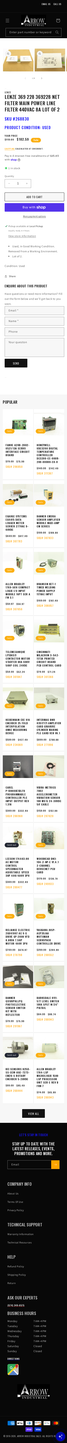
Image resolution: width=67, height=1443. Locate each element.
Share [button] (12, 276)
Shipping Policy (16, 1274)
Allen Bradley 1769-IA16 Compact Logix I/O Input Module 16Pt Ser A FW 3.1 (18, 590)
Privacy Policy (15, 1210)
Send (16, 363)
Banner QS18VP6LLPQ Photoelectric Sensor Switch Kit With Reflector (16, 1006)
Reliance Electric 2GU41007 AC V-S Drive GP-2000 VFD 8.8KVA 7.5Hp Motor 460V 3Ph (18, 936)
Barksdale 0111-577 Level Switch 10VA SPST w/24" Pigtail (48, 1003)
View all (33, 1114)
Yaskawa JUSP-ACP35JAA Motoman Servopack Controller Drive (49, 936)
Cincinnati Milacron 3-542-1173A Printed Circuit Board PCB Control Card (49, 658)
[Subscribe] (55, 1164)
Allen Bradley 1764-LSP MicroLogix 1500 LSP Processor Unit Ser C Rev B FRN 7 (47, 1077)
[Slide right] (42, 78)
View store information (22, 236)
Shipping (10, 148)
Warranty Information (20, 1234)
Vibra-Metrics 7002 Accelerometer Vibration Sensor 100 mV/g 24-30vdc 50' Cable (49, 796)
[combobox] (33, 32)
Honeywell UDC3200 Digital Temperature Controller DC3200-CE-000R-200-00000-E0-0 (48, 453)
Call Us (57, 4)
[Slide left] (25, 78)
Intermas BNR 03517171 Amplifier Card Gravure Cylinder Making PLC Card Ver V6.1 (49, 726)
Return (11, 1283)
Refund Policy (15, 1266)
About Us (13, 1193)
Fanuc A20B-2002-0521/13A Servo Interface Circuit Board (18, 450)
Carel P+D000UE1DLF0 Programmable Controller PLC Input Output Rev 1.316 (17, 796)
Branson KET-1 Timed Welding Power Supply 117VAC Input (46, 589)
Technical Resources (19, 1242)
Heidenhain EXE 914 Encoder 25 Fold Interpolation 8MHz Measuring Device (18, 726)
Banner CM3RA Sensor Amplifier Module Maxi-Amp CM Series (48, 521)
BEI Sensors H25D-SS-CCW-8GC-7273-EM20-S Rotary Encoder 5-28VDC (18, 1074)
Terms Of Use (15, 1202)
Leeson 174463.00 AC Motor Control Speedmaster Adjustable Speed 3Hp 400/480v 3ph (18, 867)
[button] (7, 21)
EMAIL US (46, 4)
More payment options (34, 216)
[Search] (57, 32)
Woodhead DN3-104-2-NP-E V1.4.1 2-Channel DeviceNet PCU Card (48, 865)
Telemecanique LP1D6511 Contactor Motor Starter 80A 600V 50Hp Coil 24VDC (18, 658)
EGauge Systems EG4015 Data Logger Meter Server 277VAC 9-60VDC (17, 523)
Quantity (9, 176)
